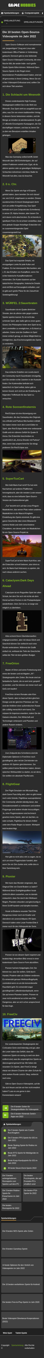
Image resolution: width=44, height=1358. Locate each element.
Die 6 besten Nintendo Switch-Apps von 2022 (23, 1115)
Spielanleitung (12, 21)
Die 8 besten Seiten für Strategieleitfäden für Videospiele (24, 1108)
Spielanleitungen (33, 22)
